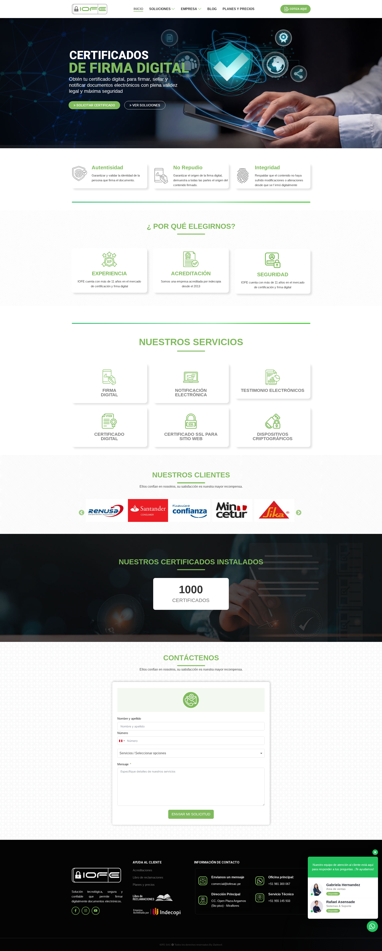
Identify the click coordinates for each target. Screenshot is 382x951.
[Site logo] (90, 8)
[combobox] (122, 741)
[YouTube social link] (96, 911)
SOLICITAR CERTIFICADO (95, 105)
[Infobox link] (109, 175)
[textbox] (149, 753)
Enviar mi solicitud (191, 814)
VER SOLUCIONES (146, 105)
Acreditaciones (142, 870)
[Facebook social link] (76, 911)
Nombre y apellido (129, 718)
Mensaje (123, 764)
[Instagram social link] (86, 911)
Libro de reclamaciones (148, 877)
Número (122, 733)
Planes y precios (144, 884)
